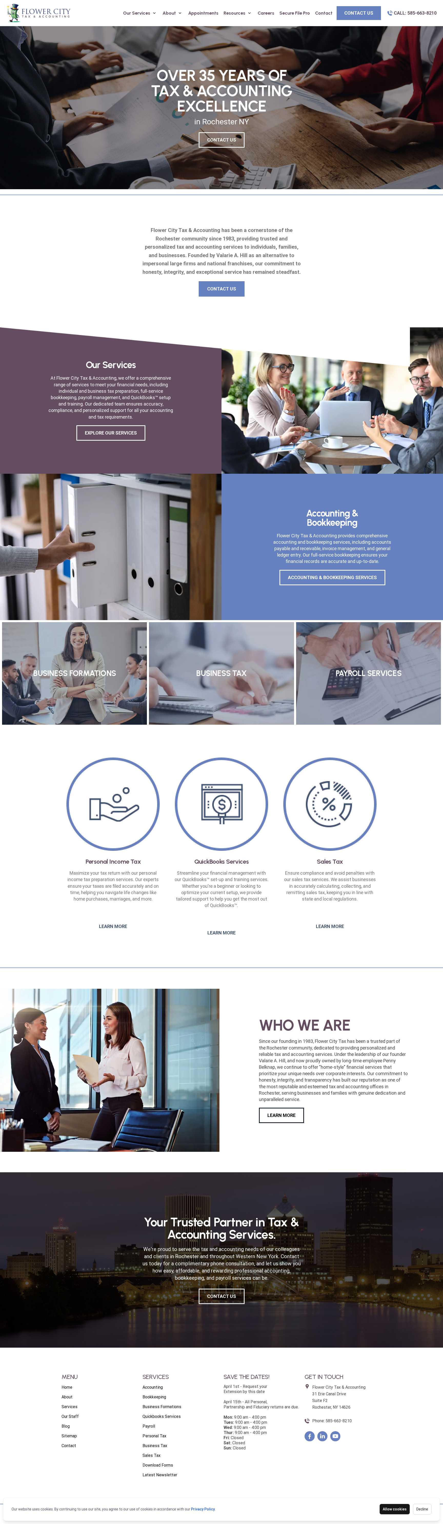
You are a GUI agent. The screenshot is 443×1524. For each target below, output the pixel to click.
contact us (358, 13)
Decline (422, 1509)
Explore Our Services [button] (111, 433)
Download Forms (158, 1465)
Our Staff (70, 1416)
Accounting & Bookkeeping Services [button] (332, 577)
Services (69, 1406)
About (169, 13)
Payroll (149, 1426)
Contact (324, 13)
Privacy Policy (203, 1509)
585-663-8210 (339, 1420)
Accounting (153, 1387)
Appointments (203, 13)
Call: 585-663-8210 (415, 13)
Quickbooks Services (162, 1416)
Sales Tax (151, 1455)
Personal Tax (154, 1436)
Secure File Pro (294, 13)
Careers (266, 13)
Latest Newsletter (160, 1474)
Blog (66, 1426)
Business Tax (155, 1445)
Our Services (136, 13)
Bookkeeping (154, 1397)
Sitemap (69, 1436)
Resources (234, 13)
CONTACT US (221, 140)
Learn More (113, 926)
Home (67, 1387)
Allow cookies (395, 1509)
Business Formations (162, 1406)
